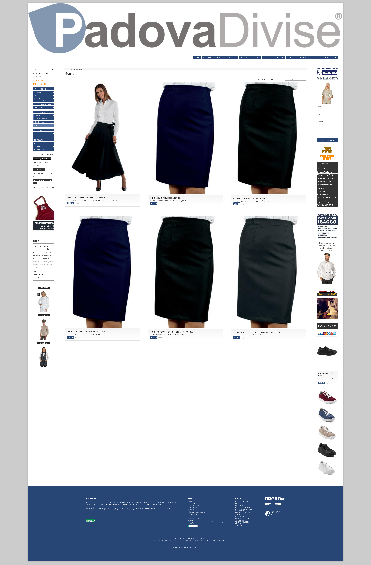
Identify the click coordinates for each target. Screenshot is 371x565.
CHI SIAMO (207, 58)
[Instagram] (272, 499)
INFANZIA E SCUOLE (41, 137)
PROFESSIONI (39, 146)
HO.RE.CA (256, 58)
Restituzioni (191, 520)
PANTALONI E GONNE (72, 69)
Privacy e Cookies (193, 505)
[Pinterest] (276, 499)
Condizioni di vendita (194, 507)
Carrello (190, 503)
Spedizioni (191, 524)
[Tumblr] (279, 499)
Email (318, 114)
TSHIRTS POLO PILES (41, 143)
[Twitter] (269, 499)
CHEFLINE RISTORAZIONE (39, 100)
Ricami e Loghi (192, 514)
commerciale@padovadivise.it (214, 540)
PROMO (315, 58)
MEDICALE (220, 58)
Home (190, 502)
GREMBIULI (268, 58)
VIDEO (190, 516)
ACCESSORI (38, 133)
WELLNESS (232, 58)
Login (189, 511)
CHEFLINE (244, 58)
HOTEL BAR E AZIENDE (42, 104)
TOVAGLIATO (38, 140)
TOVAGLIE (291, 58)
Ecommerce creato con (185, 547)
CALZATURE (38, 130)
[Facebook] (266, 499)
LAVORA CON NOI (194, 518)
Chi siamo (191, 509)
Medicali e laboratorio (42, 119)
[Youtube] (283, 499)
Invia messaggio (327, 140)
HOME (197, 58)
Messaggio (320, 121)
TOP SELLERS (39, 150)
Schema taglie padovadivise (197, 513)
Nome (319, 106)
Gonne (82, 69)
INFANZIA (280, 58)
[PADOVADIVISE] (185, 31)
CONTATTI (326, 58)
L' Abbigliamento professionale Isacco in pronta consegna (206, 522)
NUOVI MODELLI (40, 89)
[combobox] (295, 79)
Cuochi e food (39, 122)
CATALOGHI (303, 58)
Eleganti (37, 115)
